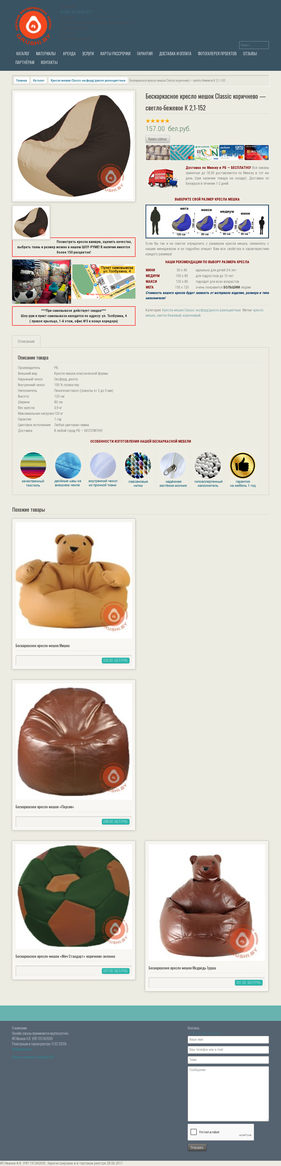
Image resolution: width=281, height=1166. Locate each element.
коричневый (191, 315)
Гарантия (145, 53)
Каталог (22, 53)
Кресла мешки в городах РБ (33, 1057)
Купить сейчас (157, 139)
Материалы (46, 53)
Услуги (88, 53)
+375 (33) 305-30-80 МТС (205, 1033)
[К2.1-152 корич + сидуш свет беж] (73, 146)
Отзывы (250, 53)
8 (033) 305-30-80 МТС (76, 12)
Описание (26, 341)
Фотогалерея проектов (217, 53)
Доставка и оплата (175, 53)
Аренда (69, 53)
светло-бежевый (169, 315)
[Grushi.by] (34, 25)
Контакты (49, 62)
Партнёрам (24, 62)
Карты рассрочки (115, 53)
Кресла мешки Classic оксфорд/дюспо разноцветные (88, 80)
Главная (21, 80)
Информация (22, 1049)
